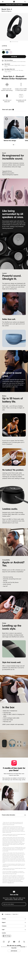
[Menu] (3, 1)
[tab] (13, 144)
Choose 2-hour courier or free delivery (13, 4)
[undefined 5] (14, 41)
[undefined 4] (13, 41)
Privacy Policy (13, 947)
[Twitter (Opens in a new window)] (24, 936)
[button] (2, 180)
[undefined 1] (10, 41)
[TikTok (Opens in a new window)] (9, 936)
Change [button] (7, 931)
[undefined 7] (16, 41)
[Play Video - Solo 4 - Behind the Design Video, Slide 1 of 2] (14, 127)
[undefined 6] (15, 41)
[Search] (25, 1)
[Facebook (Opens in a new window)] (19, 936)
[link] (14, 56)
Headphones (8, 909)
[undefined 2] (11, 41)
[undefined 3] (12, 41)
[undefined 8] (17, 41)
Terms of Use (22, 946)
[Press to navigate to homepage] (14, 1)
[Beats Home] (2, 908)
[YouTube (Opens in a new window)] (14, 936)
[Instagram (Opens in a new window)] (4, 936)
